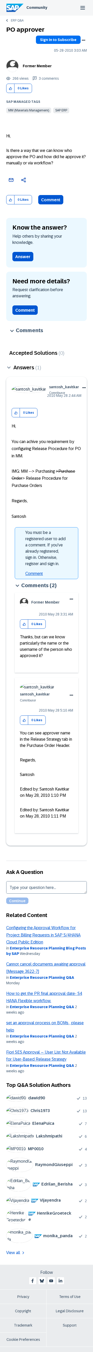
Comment (50, 200)
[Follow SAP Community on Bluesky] (42, 1281)
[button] (10, 88)
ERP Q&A (17, 20)
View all (13, 1252)
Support (70, 1325)
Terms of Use (70, 1297)
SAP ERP (61, 110)
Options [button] (83, 40)
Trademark (23, 1325)
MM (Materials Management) (28, 110)
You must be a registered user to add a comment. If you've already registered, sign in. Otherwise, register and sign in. (45, 548)
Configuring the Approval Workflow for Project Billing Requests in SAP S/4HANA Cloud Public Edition (43, 935)
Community (36, 7)
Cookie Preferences (23, 1339)
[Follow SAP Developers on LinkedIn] (60, 1281)
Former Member (37, 66)
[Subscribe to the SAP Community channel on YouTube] (51, 1281)
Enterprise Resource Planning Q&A (42, 977)
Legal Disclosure (70, 1311)
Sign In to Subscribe (58, 40)
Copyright (23, 1311)
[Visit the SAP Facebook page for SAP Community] (32, 1281)
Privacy (23, 1297)
